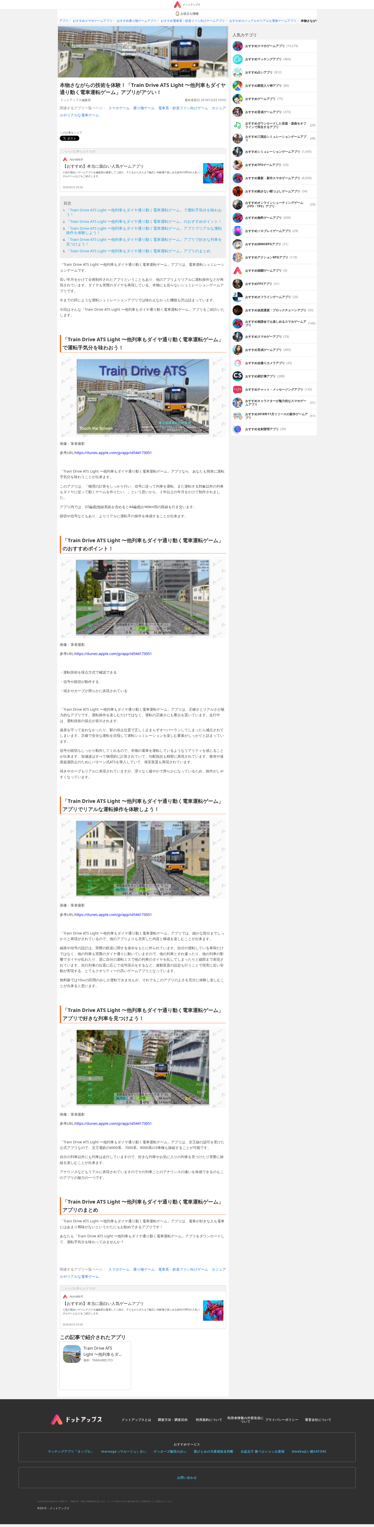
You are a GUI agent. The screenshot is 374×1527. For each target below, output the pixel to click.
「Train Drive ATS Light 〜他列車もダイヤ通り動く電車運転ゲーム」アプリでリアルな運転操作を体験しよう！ (144, 230)
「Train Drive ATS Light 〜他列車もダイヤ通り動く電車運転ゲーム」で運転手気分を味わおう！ (144, 212)
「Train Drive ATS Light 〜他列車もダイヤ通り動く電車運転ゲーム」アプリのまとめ (138, 250)
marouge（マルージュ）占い (124, 1451)
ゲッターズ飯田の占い (170, 1451)
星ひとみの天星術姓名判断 (214, 1451)
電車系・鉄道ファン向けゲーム (183, 107)
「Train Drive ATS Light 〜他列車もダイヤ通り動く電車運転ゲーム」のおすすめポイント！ (144, 221)
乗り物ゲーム (144, 107)
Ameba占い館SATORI (309, 1451)
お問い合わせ (187, 1477)
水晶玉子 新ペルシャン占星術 (263, 1451)
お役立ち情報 (189, 13)
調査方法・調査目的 (173, 1419)
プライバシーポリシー (281, 1419)
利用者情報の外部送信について (245, 1420)
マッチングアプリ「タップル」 (71, 1451)
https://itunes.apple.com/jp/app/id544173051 (113, 452)
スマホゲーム (119, 107)
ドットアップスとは (136, 1419)
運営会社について (318, 1419)
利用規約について (209, 1419)
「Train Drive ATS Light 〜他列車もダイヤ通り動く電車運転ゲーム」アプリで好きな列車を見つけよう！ (144, 241)
